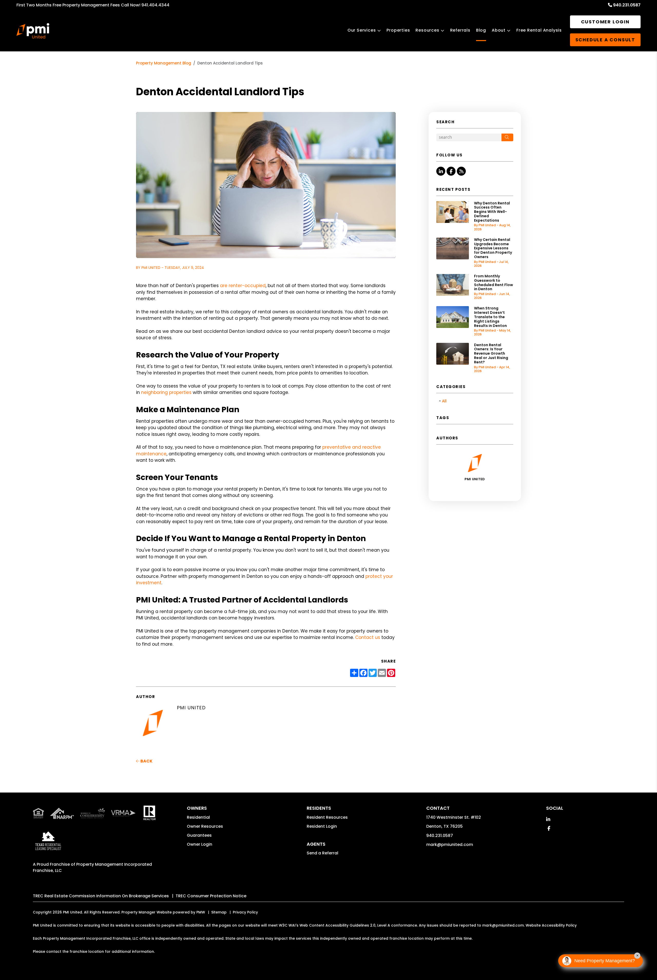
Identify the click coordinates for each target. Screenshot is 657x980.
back (146, 761)
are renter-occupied (243, 285)
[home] (32, 31)
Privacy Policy (245, 912)
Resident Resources (327, 817)
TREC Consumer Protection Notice (211, 896)
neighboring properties (166, 392)
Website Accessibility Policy (551, 925)
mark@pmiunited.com (449, 844)
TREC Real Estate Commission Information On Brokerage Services (101, 896)
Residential (198, 817)
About (499, 30)
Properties (398, 30)
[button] (440, 171)
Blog (481, 30)
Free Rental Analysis (539, 30)
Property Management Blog (163, 63)
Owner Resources (205, 826)
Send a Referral (322, 853)
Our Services (361, 30)
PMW (200, 912)
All (444, 401)
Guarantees (199, 835)
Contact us (367, 637)
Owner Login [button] (199, 844)
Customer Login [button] (605, 21)
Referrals (460, 30)
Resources (427, 30)
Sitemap (219, 912)
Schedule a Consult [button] (605, 39)
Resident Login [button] (322, 826)
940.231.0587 (627, 5)
